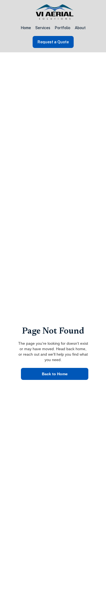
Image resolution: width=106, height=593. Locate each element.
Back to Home (55, 374)
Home (26, 28)
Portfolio (62, 28)
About (80, 28)
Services (42, 28)
